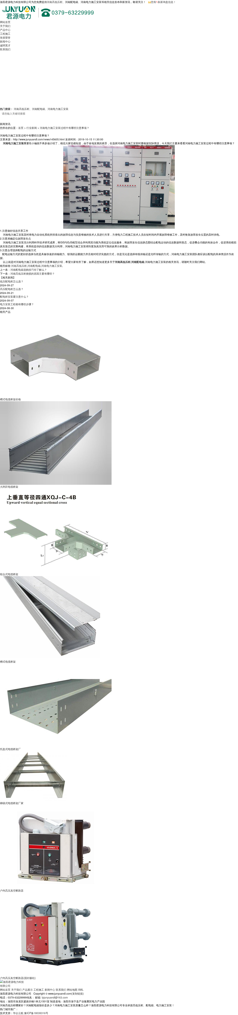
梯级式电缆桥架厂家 (11, 803)
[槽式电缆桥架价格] (56, 355)
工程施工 (5, 33)
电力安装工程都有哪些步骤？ (17, 304)
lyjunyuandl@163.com (55, 997)
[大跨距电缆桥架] (56, 442)
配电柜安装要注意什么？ (14, 296)
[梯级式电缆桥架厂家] (33, 776)
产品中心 (5, 30)
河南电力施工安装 (58, 109)
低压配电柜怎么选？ (11, 281)
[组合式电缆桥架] (56, 530)
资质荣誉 (5, 37)
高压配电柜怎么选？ (11, 289)
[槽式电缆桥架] (56, 617)
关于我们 (5, 26)
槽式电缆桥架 (8, 661)
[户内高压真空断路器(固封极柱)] (56, 934)
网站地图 (72, 989)
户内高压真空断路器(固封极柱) (18, 978)
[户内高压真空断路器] (56, 846)
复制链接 (77, 993)
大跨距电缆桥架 (9, 486)
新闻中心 (5, 41)
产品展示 (27, 989)
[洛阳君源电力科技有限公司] (12, 983)
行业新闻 (31, 128)
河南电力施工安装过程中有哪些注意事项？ (64, 128)
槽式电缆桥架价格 (10, 399)
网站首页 (5, 22)
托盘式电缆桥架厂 (10, 749)
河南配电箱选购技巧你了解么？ (28, 269)
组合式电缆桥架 (9, 574)
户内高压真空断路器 (11, 890)
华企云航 (18, 1013)
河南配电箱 (38, 109)
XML (80, 989)
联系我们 (5, 49)
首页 (20, 128)
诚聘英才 (5, 45)
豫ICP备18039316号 (36, 1013)
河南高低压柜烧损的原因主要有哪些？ (32, 273)
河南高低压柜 (54, 2)
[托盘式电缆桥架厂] (56, 705)
